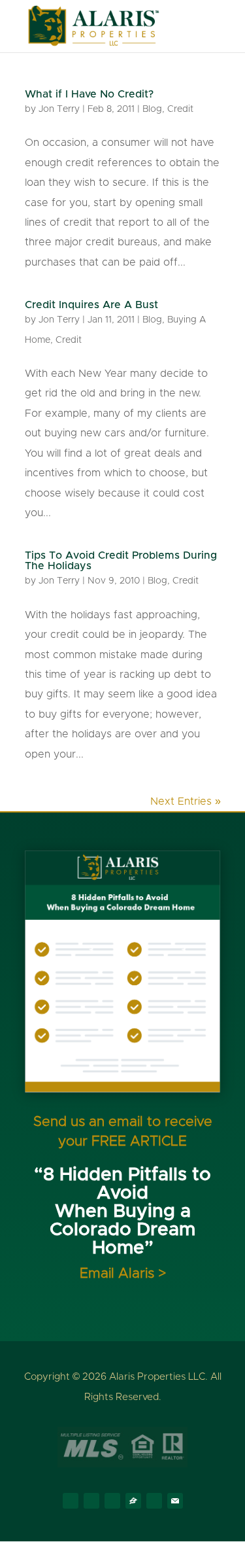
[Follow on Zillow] (133, 1501)
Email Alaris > (123, 1273)
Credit (180, 109)
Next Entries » (185, 801)
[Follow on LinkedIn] (112, 1501)
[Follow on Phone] (154, 1501)
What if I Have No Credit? (89, 94)
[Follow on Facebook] (70, 1501)
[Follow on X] (91, 1501)
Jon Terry (59, 109)
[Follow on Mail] (175, 1501)
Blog (152, 109)
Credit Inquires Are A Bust (91, 305)
